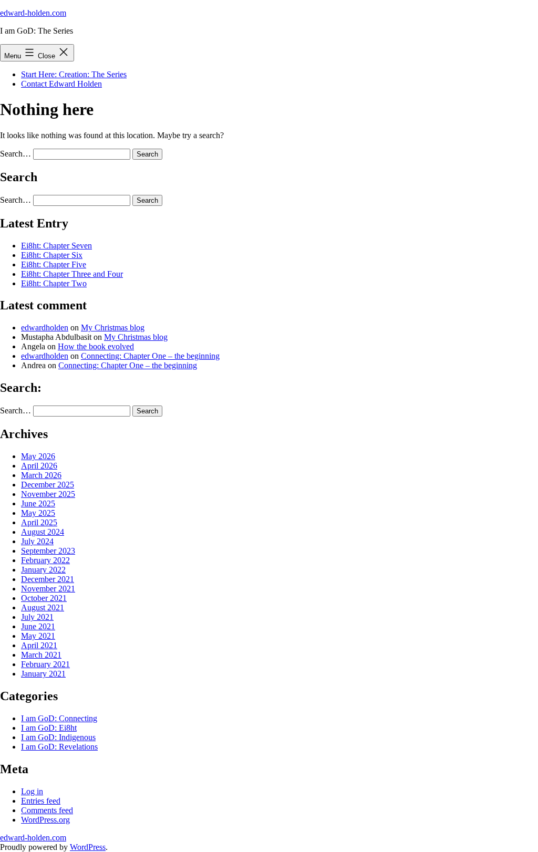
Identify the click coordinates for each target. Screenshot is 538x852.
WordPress (88, 847)
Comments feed (47, 810)
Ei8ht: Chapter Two (54, 283)
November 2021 (48, 588)
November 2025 (48, 494)
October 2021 (44, 598)
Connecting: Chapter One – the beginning (150, 355)
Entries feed (40, 800)
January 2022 (43, 569)
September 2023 (48, 550)
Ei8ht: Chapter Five (53, 264)
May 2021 (38, 635)
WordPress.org (45, 819)
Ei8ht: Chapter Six (51, 255)
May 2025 (38, 512)
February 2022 (45, 560)
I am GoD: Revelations (59, 746)
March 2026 (41, 475)
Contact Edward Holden (61, 83)
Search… (15, 153)
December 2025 (47, 484)
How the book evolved (96, 346)
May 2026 (38, 456)
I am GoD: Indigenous (58, 737)
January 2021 (43, 673)
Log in (32, 791)
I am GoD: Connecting (59, 718)
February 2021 (45, 664)
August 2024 (42, 531)
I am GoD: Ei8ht (49, 727)
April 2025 (39, 522)
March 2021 (41, 654)
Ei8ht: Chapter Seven (56, 245)
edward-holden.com (33, 12)
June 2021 (38, 626)
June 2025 (38, 503)
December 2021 (47, 579)
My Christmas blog (112, 327)
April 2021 (39, 645)
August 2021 (42, 607)
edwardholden (44, 327)
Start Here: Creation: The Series (74, 74)
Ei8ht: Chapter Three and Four (72, 273)
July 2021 (37, 616)
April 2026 (39, 465)
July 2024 (37, 541)
